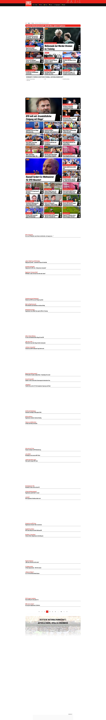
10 (61, 611)
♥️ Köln (40, 4)
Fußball (32, 23)
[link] (28, 3)
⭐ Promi (45, 4)
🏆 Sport (50, 4)
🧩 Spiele (63, 4)
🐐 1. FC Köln (35, 4)
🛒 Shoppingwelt (57, 4)
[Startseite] (26, 23)
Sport (29, 23)
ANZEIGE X (70, 714)
